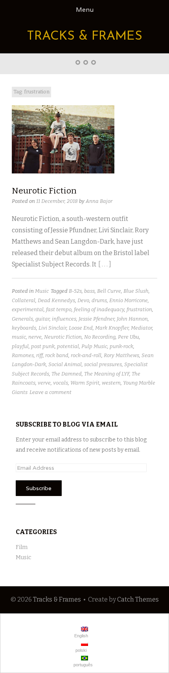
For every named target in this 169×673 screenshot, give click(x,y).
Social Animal (65, 364)
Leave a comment (50, 392)
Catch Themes (138, 599)
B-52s (75, 291)
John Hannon (132, 319)
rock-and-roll (86, 355)
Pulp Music (94, 346)
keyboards (24, 328)
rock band (56, 355)
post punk (43, 346)
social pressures (103, 364)
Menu (85, 9)
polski (80, 650)
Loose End (81, 328)
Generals (22, 319)
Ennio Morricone (128, 300)
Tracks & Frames (84, 36)
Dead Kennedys (56, 300)
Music (42, 291)
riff (39, 355)
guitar (42, 319)
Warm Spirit (84, 383)
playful (20, 346)
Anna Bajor (99, 201)
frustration (139, 309)
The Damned (66, 374)
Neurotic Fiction (44, 191)
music (19, 337)
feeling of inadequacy (99, 309)
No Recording (100, 337)
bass (89, 291)
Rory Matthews (121, 355)
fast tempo (59, 309)
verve (44, 383)
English (80, 635)
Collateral (23, 300)
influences (64, 319)
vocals (60, 383)
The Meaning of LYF (106, 374)
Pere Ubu (128, 337)
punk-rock (121, 346)
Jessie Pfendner (96, 319)
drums (99, 300)
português (82, 664)
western (111, 383)
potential (68, 346)
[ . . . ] (104, 264)
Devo (83, 300)
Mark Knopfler (112, 328)
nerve (35, 337)
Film (22, 547)
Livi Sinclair (52, 328)
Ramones (23, 355)
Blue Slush (136, 291)
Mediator (141, 328)
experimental (28, 309)
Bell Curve (109, 291)
